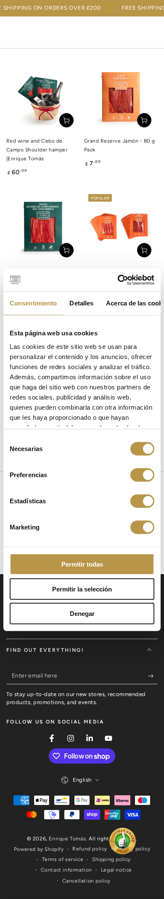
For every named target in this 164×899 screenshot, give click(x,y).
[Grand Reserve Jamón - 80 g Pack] (121, 97)
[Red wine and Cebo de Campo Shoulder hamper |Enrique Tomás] (43, 97)
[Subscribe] (153, 676)
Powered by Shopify (39, 849)
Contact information (66, 870)
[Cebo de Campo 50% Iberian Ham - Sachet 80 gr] (43, 227)
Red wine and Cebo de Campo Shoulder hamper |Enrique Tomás (36, 150)
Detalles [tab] (81, 303)
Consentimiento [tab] (33, 303)
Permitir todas (82, 564)
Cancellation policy (86, 881)
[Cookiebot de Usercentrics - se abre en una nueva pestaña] (118, 279)
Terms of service (63, 859)
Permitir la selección (82, 588)
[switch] (142, 475)
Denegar (82, 613)
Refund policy (89, 849)
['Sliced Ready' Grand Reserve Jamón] (121, 227)
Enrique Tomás (67, 839)
